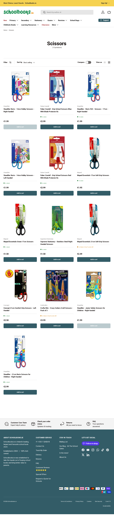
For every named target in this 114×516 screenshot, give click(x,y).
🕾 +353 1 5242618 (43, 442)
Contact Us (40, 446)
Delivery (38, 455)
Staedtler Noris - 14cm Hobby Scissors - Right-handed (19, 110)
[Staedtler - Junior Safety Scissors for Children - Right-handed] (93, 285)
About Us (62, 457)
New (5, 20)
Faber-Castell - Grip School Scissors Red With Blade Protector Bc (55, 176)
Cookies (89, 501)
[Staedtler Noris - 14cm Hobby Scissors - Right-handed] (20, 86)
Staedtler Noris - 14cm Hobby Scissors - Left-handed (19, 176)
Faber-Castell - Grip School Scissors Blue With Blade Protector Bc (55, 110)
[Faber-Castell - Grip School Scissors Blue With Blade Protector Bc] (57, 86)
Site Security (98, 501)
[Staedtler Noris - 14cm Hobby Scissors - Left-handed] (20, 153)
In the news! (63, 453)
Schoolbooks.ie (12, 501)
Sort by (19, 62)
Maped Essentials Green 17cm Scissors (18, 242)
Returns (39, 459)
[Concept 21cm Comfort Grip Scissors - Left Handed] (20, 285)
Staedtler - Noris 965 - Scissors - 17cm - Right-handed (92, 110)
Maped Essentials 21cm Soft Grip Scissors (93, 242)
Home (5, 30)
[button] (109, 12)
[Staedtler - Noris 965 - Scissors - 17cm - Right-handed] (93, 86)
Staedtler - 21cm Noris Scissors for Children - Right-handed (17, 375)
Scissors (11, 30)
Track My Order (41, 450)
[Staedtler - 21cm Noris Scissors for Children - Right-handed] (20, 352)
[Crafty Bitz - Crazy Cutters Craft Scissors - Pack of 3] (57, 285)
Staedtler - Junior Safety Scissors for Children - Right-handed (91, 309)
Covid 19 (108, 501)
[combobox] (67, 12)
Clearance (45, 25)
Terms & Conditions (66, 501)
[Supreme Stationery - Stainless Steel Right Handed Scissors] (57, 219)
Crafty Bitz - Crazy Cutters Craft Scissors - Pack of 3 (56, 309)
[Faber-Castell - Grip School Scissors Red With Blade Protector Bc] (57, 153)
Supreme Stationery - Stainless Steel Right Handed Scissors (56, 243)
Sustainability (106, 506)
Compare (81, 62)
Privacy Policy (79, 501)
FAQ (37, 463)
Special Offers (41, 474)
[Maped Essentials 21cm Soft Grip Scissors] (93, 219)
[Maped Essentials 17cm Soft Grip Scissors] (93, 153)
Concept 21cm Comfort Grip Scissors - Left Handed (20, 309)
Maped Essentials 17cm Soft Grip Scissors (93, 175)
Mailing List (63, 442)
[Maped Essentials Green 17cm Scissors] (20, 219)
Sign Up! (104, 3)
